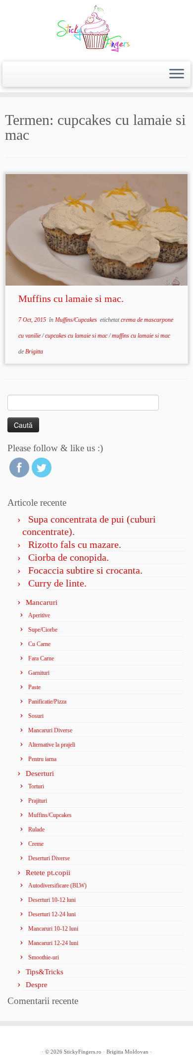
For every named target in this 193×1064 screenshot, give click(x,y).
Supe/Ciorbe (42, 629)
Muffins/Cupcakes (76, 319)
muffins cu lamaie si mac (141, 335)
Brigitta (34, 351)
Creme (36, 843)
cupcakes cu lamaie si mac (77, 335)
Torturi (36, 786)
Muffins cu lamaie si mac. (71, 298)
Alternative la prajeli (51, 744)
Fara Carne (41, 658)
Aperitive (39, 615)
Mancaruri (41, 602)
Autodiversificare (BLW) (57, 885)
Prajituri (37, 800)
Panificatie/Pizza (47, 701)
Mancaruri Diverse (50, 730)
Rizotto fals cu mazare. (74, 544)
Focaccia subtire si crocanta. (85, 570)
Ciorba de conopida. (68, 557)
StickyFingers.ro (82, 1052)
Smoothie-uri (43, 957)
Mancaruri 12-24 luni (53, 943)
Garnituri (38, 672)
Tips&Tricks (44, 972)
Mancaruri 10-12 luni (53, 928)
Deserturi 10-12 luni (52, 899)
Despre (37, 985)
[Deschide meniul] (176, 74)
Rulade (36, 829)
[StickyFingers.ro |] (96, 29)
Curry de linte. (57, 583)
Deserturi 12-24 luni (52, 914)
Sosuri (36, 715)
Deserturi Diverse (49, 858)
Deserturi (40, 773)
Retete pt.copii (48, 873)
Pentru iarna (42, 759)
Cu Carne (39, 644)
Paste (34, 687)
